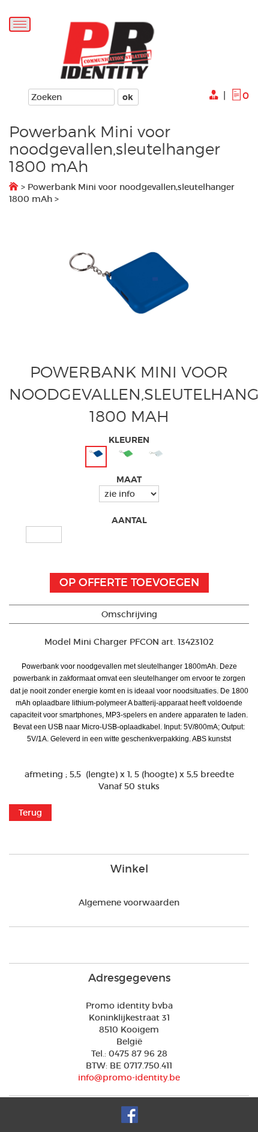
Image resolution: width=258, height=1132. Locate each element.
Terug (30, 812)
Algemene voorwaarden (129, 902)
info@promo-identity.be (129, 1077)
